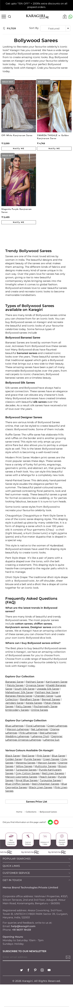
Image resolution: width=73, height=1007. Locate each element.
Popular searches (17, 858)
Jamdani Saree (14, 702)
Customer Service (16, 872)
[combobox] (55, 28)
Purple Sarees (32, 759)
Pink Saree (43, 755)
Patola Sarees (15, 685)
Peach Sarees (47, 776)
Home (19, 812)
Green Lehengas (57, 725)
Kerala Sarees (34, 702)
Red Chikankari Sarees (45, 783)
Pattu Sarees (23, 706)
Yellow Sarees (24, 766)
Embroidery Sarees (17, 709)
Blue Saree (58, 755)
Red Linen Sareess (53, 773)
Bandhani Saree (30, 699)
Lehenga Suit (51, 739)
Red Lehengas (48, 732)
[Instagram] (42, 970)
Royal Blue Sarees (27, 780)
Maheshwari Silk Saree (19, 692)
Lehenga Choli (40, 736)
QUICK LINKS (11, 865)
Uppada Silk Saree (48, 688)
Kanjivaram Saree (56, 681)
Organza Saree (35, 685)
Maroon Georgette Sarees (21, 776)
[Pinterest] (35, 970)
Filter (11, 28)
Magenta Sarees (25, 762)
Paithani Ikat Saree (46, 692)
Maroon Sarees (47, 762)
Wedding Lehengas (17, 736)
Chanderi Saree (43, 695)
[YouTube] (49, 970)
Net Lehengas (39, 729)
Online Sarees (39, 709)
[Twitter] (21, 970)
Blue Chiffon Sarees (17, 783)
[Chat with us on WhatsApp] (70, 17)
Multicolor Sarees (45, 766)
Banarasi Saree (14, 681)
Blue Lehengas (14, 725)
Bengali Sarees (51, 699)
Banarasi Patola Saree (18, 695)
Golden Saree (13, 759)
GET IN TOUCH (12, 880)
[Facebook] (28, 970)
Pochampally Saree (45, 706)
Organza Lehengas (29, 739)
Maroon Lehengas (18, 729)
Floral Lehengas (35, 725)
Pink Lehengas (28, 732)
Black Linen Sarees (40, 787)
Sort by (34, 28)
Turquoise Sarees (26, 769)
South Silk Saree (24, 688)
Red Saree (28, 755)
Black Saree (12, 755)
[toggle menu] (4, 16)
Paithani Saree (35, 681)
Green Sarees (51, 759)
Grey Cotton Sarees (28, 773)
